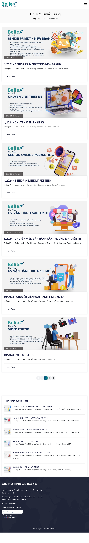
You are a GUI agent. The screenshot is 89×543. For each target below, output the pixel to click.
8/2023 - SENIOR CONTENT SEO (25, 441)
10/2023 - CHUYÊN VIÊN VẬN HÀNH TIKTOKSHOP (34, 296)
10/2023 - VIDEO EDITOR (19, 355)
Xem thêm (11, 77)
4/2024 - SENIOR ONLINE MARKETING (27, 180)
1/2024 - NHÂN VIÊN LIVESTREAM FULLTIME (30, 418)
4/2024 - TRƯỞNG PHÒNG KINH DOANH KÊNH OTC (33, 406)
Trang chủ (36, 18)
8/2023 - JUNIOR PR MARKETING (26, 467)
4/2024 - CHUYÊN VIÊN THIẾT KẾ (24, 122)
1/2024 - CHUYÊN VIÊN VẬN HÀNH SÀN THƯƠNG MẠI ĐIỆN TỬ (42, 238)
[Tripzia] (9, 4)
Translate (11, 518)
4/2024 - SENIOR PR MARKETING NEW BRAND (32, 64)
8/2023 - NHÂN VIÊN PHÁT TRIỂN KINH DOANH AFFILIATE (36, 453)
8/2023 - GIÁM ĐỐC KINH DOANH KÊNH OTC (30, 430)
